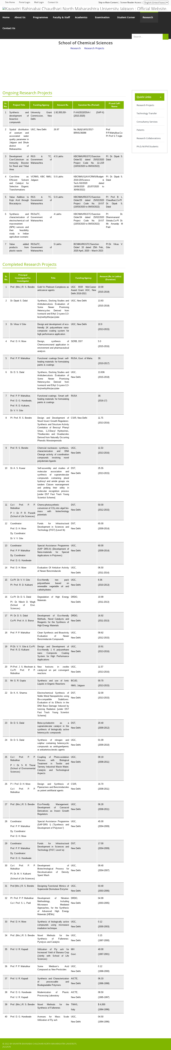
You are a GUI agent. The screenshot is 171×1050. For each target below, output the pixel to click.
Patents (140, 129)
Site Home (10, 2)
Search (165, 37)
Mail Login (39, 2)
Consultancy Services (147, 121)
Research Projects (145, 105)
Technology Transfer (147, 113)
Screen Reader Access (130, 2)
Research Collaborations (149, 138)
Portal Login (24, 2)
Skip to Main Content (108, 2)
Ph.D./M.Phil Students (147, 146)
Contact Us (53, 2)
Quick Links (144, 97)
